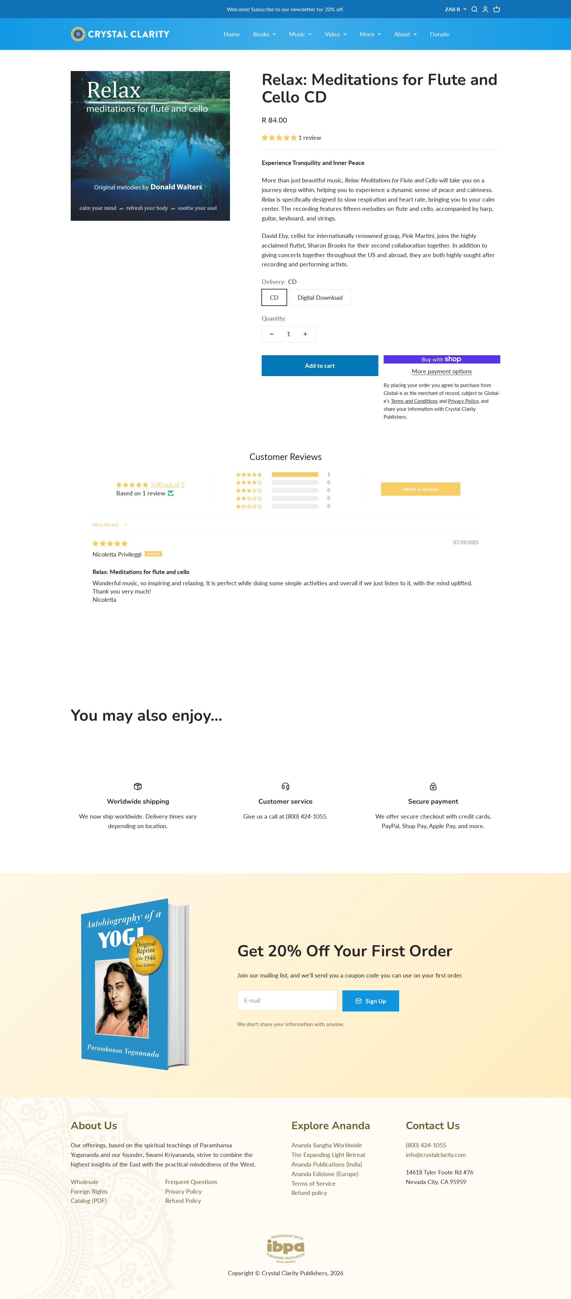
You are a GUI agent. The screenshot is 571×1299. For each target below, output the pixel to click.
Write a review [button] (420, 489)
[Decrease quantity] (271, 334)
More (367, 34)
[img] (110, 543)
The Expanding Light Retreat (328, 1154)
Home (232, 34)
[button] (280, 137)
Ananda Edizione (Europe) (325, 1173)
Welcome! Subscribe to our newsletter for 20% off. (285, 9)
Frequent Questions (191, 1181)
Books (261, 34)
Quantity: (274, 318)
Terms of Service (313, 1183)
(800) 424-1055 (426, 1145)
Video (332, 34)
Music (297, 34)
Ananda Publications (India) (326, 1164)
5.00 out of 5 (167, 484)
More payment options (442, 371)
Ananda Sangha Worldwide (326, 1145)
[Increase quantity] (305, 334)
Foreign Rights (89, 1191)
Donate (439, 34)
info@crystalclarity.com (436, 1154)
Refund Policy (183, 1200)
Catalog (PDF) (89, 1200)
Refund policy (309, 1192)
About (402, 34)
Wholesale (84, 1181)
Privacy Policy (183, 1191)
